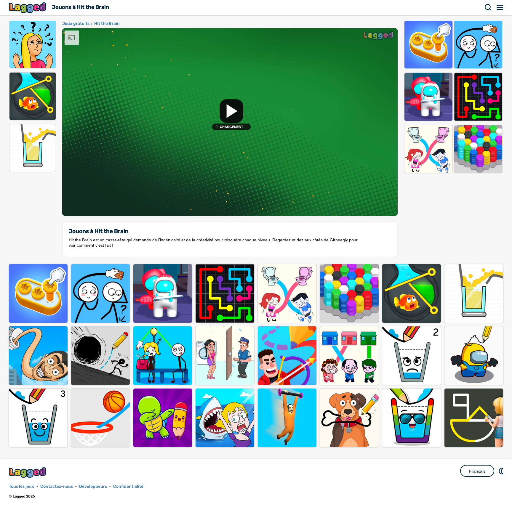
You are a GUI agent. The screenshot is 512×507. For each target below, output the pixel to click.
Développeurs (93, 486)
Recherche (488, 7)
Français (477, 471)
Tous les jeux (21, 486)
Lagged (28, 7)
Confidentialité (128, 486)
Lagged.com (28, 472)
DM (502, 471)
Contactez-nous (56, 486)
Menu (500, 7)
